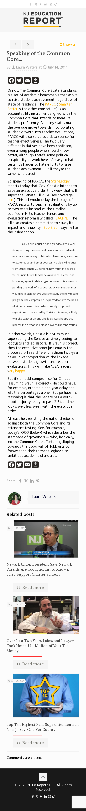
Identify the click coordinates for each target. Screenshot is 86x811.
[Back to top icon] (43, 777)
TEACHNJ (61, 218)
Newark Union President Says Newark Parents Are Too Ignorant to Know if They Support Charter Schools (39, 569)
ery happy (17, 371)
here (10, 200)
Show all (69, 45)
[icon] (55, 4)
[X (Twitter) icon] (35, 4)
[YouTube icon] (40, 4)
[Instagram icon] (50, 4)
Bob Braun (52, 228)
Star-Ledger (60, 181)
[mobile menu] (80, 15)
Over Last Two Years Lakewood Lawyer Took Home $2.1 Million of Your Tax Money (40, 646)
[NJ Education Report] (43, 20)
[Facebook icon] (30, 4)
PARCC (51, 105)
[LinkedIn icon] (45, 4)
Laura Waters (26, 68)
